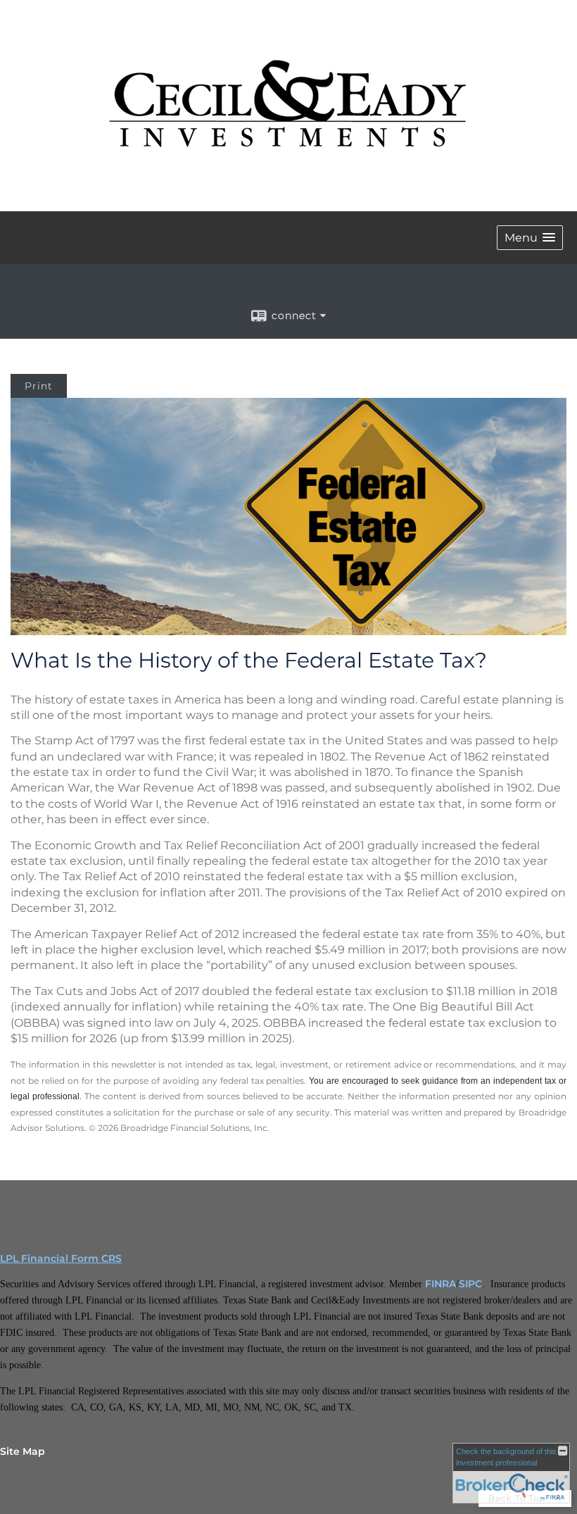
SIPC (470, 1283)
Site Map (22, 1451)
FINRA (440, 1283)
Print (39, 386)
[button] (530, 237)
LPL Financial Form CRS (61, 1258)
